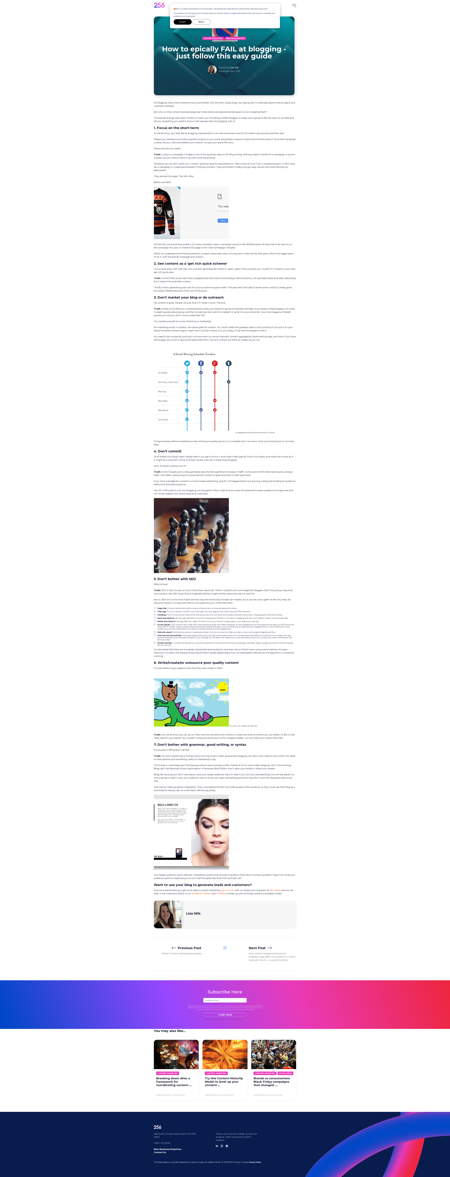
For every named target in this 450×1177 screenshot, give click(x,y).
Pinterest (221, 893)
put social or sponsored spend (182, 340)
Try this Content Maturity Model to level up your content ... (224, 1082)
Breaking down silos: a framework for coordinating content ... (174, 1082)
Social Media (285, 1073)
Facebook (197, 893)
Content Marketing (213, 38)
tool (276, 643)
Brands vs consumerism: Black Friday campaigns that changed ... (272, 1082)
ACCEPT (182, 22)
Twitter (206, 893)
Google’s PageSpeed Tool (263, 632)
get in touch (227, 890)
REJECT (201, 22)
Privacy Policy (250, 1009)
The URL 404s (186, 176)
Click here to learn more (259, 9)
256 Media (275, 890)
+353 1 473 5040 (162, 1143)
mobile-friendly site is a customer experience (194, 643)
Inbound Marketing (235, 38)
